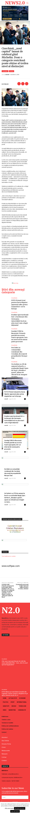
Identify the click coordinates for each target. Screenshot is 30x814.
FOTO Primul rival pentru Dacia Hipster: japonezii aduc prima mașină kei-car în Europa (19, 304)
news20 (7, 74)
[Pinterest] (26, 83)
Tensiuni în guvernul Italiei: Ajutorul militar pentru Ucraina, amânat (22, 586)
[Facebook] (19, 83)
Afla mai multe (9, 808)
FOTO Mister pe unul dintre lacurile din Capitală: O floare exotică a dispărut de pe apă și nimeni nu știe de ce (15, 693)
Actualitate (5, 71)
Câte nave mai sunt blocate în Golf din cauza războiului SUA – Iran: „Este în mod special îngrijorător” (15, 662)
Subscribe (15, 802)
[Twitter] (22, 83)
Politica (11, 71)
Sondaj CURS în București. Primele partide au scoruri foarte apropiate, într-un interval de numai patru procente (13, 445)
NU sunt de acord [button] (19, 808)
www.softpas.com (11, 566)
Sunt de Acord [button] (15, 811)
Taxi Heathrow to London (9, 556)
